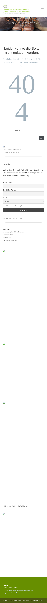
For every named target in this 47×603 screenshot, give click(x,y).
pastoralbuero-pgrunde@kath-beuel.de (21, 590)
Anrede (5, 198)
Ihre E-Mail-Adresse (9, 190)
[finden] (41, 138)
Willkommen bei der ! (15, 506)
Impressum (7, 593)
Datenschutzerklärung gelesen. (15, 206)
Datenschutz (15, 593)
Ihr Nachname (7, 182)
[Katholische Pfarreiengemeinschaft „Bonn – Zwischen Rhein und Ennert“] (18, 8)
